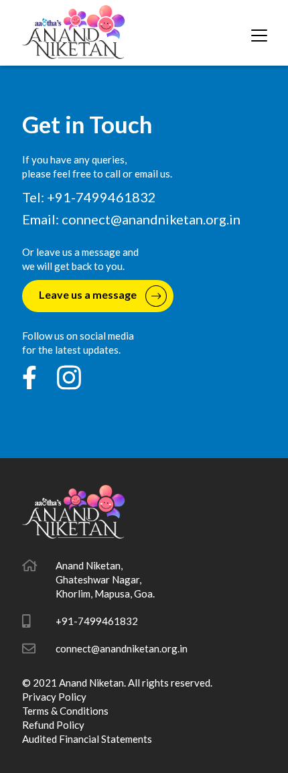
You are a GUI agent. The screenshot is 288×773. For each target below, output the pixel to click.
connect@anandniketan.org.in (151, 219)
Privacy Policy (54, 697)
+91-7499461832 (97, 621)
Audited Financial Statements (87, 739)
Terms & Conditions (65, 711)
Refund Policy (53, 725)
